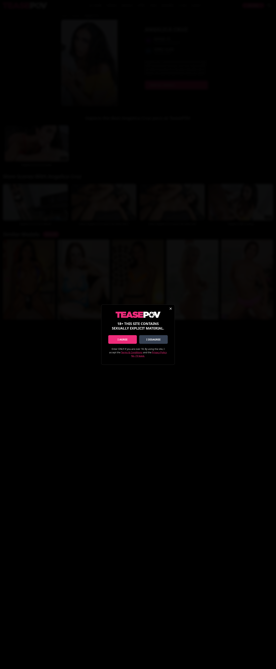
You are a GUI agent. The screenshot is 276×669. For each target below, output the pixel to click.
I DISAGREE (153, 339)
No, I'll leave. (138, 355)
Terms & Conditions (131, 352)
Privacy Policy (159, 352)
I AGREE (123, 339)
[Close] (170, 308)
